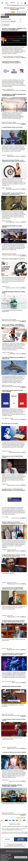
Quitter (7, 839)
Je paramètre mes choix (21, 857)
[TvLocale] (13, 3)
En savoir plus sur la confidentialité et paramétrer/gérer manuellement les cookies (14, 845)
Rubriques (6, 24)
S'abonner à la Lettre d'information (14, 851)
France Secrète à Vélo (10, 189)
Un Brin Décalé (12, 452)
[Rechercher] (21, 3)
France (12, 419)
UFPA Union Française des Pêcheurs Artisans (11, 123)
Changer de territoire (23, 5)
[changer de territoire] (18, 3)
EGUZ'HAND (12, 353)
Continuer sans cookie (20, 839)
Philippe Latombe (10, 156)
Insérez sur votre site (20, 817)
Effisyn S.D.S (11, 781)
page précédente (23, 12)
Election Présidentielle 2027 (9, 57)
